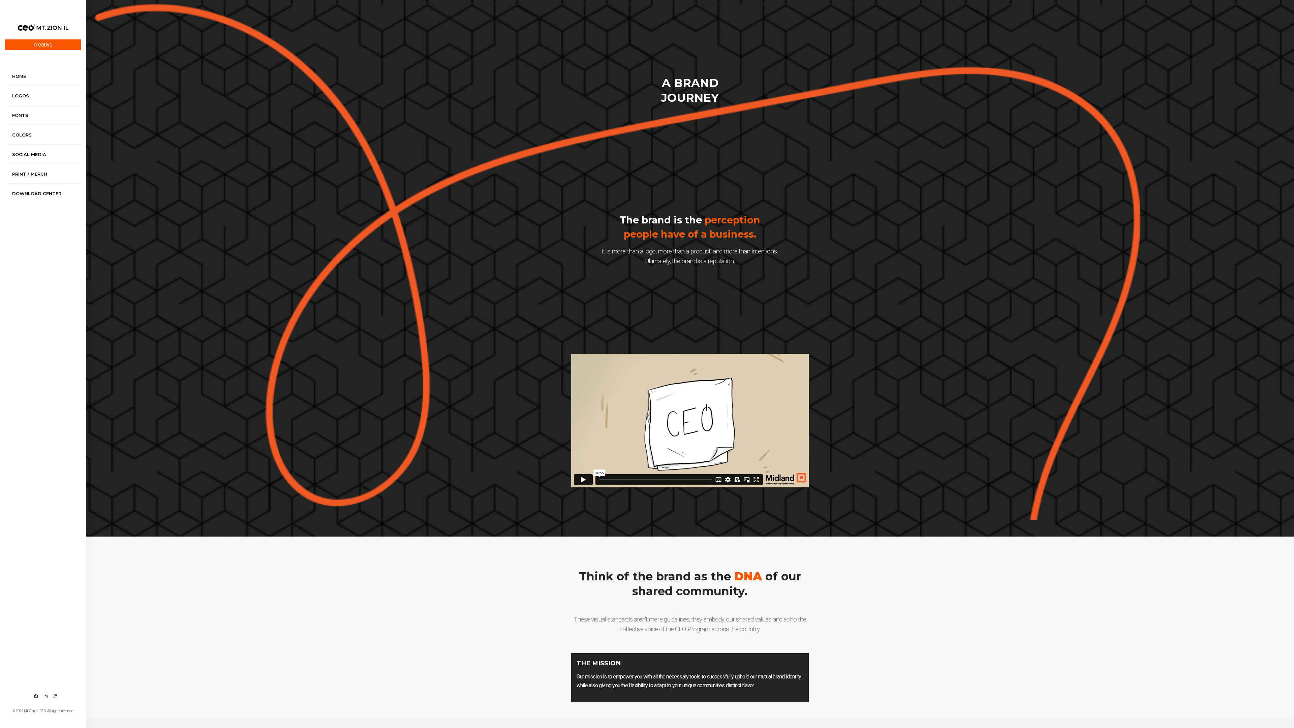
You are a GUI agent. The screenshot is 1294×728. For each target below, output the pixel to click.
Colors (22, 135)
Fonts (20, 115)
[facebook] (35, 696)
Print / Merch (29, 174)
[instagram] (45, 696)
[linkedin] (55, 696)
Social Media (29, 154)
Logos (20, 95)
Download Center (36, 193)
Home (19, 76)
